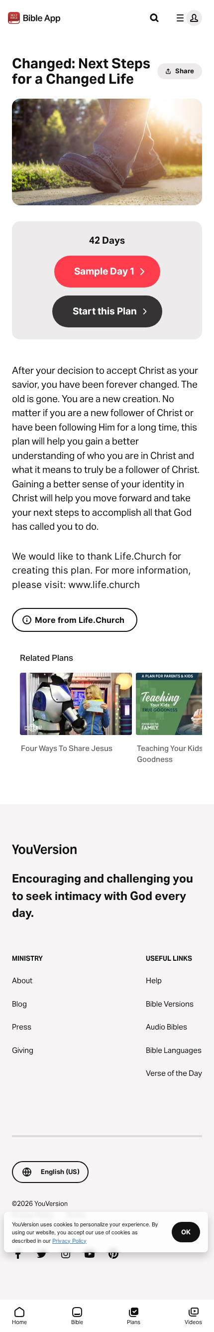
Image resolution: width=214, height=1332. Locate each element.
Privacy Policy (69, 1240)
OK (186, 1232)
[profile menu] (187, 18)
